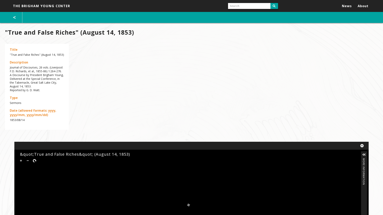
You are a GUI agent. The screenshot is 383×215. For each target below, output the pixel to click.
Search (274, 6)
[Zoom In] (21, 160)
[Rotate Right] (34, 160)
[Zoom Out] (28, 160)
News (347, 6)
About (363, 6)
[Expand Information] (364, 155)
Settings (363, 146)
